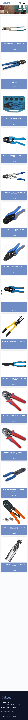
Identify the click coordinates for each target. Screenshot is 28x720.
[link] (14, 698)
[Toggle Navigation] (24, 2)
